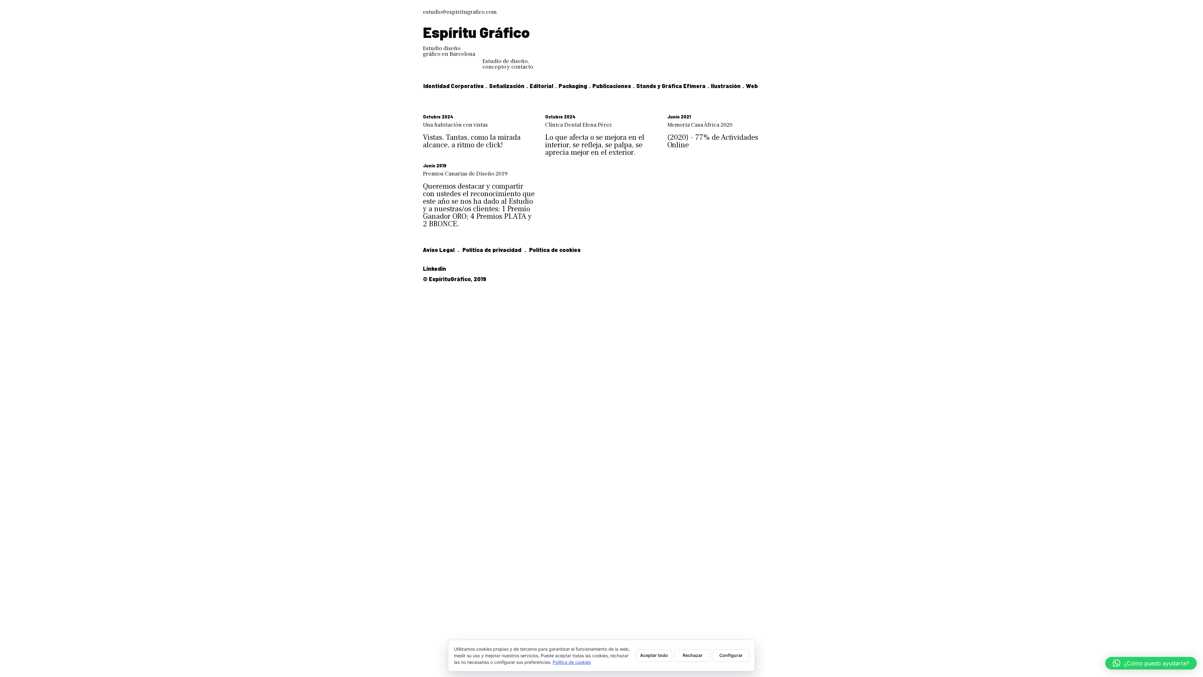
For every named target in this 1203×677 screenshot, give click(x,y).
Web (752, 86)
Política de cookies (555, 249)
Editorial (541, 86)
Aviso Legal (439, 249)
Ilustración (726, 86)
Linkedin (434, 268)
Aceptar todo (654, 655)
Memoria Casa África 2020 (699, 125)
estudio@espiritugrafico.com (460, 12)
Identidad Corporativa (453, 86)
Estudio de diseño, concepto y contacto (507, 64)
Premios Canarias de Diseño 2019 (465, 173)
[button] (1151, 663)
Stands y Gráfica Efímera (671, 86)
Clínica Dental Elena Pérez (578, 125)
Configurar (731, 655)
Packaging (573, 86)
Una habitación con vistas (455, 125)
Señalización (506, 86)
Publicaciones (611, 86)
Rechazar (693, 655)
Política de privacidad (491, 249)
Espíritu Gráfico (476, 32)
